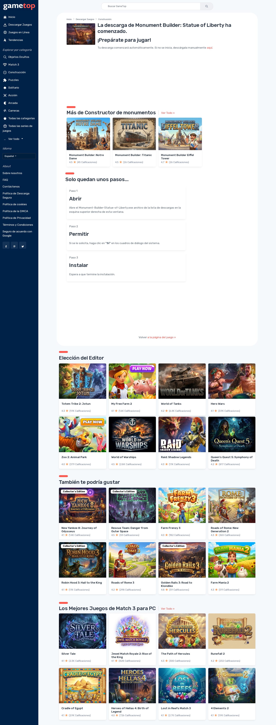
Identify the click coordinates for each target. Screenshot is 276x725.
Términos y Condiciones (18, 224)
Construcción (17, 72)
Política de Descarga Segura (16, 195)
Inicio (11, 17)
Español (9, 156)
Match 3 (13, 64)
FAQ (5, 179)
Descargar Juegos (20, 24)
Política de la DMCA (15, 211)
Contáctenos (11, 186)
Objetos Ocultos (18, 56)
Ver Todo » (168, 112)
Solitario (13, 87)
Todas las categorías (21, 118)
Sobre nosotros (12, 173)
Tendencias (15, 40)
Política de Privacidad (17, 217)
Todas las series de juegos (17, 128)
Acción (12, 95)
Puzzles (13, 80)
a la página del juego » (161, 337)
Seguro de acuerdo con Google (17, 233)
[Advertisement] (157, 77)
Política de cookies (15, 204)
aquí (209, 47)
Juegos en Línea (18, 32)
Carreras (13, 110)
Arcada (13, 103)
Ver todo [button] (12, 139)
